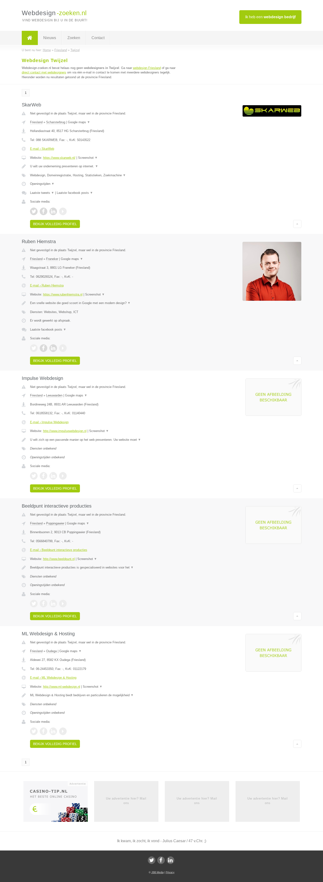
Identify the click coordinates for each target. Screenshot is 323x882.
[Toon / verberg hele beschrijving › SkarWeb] (103, 166)
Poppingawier (55, 523)
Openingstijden (42, 184)
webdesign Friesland (147, 68)
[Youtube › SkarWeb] (63, 211)
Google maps (79, 122)
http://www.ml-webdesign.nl (61, 686)
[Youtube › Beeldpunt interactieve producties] (63, 603)
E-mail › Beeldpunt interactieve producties (58, 550)
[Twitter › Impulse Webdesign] (34, 476)
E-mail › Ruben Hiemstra (47, 285)
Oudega (51, 651)
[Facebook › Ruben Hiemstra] (43, 348)
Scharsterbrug (55, 122)
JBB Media (157, 872)
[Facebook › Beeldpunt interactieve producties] (43, 603)
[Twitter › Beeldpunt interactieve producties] (34, 603)
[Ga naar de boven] (297, 224)
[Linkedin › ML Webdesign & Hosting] (53, 731)
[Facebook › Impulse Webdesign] (43, 476)
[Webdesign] (30, 38)
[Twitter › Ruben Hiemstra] (34, 348)
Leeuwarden (54, 395)
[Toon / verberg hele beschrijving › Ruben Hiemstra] (103, 303)
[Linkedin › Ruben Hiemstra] (53, 348)
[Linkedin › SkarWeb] (53, 211)
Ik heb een (270, 17)
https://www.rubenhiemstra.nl (63, 294)
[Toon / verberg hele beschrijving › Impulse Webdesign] (103, 439)
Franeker (52, 259)
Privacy (170, 872)
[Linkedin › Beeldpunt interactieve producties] (53, 603)
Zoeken (73, 38)
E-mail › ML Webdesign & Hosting (53, 677)
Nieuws (49, 38)
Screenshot (88, 157)
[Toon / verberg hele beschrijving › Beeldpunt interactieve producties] (103, 567)
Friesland (36, 122)
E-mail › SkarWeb (42, 148)
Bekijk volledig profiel (55, 224)
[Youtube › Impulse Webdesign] (63, 476)
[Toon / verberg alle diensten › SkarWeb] (103, 175)
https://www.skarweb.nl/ (59, 157)
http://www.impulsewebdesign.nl (65, 431)
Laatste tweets (42, 193)
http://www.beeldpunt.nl (59, 559)
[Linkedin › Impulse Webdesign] (53, 476)
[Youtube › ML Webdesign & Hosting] (63, 731)
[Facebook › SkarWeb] (43, 211)
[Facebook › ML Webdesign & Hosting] (43, 731)
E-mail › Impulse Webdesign (49, 422)
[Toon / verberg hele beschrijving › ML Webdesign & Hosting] (103, 695)
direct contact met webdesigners (44, 72)
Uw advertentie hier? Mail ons (126, 801)
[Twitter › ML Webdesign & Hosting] (34, 731)
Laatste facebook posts (75, 193)
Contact (98, 38)
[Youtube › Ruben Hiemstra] (63, 348)
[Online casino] (58, 803)
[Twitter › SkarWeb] (34, 211)
